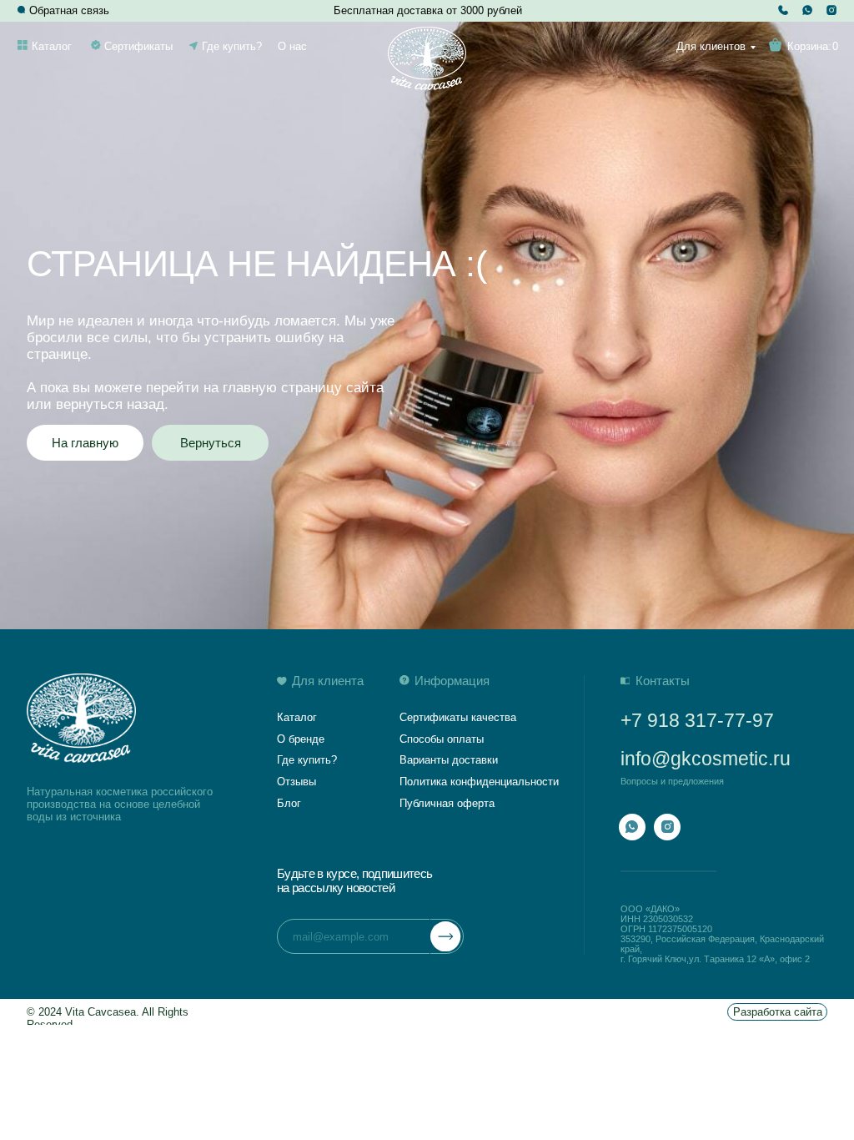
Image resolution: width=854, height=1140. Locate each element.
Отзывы (296, 781)
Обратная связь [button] (69, 10)
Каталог (52, 46)
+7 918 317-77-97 (697, 720)
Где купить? (232, 46)
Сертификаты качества (457, 717)
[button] (22, 10)
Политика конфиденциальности (479, 781)
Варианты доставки (448, 760)
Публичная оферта (447, 803)
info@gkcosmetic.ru (705, 758)
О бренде (300, 739)
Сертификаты (138, 46)
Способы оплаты (441, 739)
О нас (292, 46)
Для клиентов (711, 46)
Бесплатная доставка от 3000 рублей (428, 10)
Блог (289, 803)
